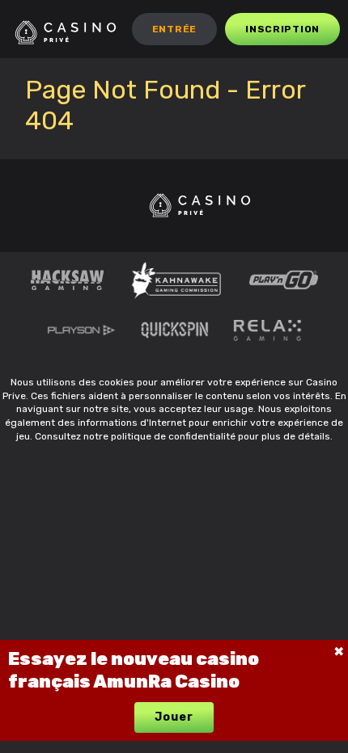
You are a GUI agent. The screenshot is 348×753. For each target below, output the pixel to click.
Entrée (174, 29)
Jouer (174, 717)
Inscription (282, 29)
